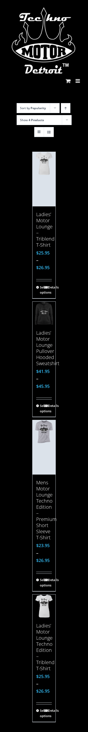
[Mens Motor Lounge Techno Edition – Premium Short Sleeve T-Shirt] (44, 447)
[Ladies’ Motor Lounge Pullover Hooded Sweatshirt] (44, 313)
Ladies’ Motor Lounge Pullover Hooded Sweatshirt (47, 348)
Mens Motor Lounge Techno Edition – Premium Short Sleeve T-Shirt (46, 510)
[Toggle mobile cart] (68, 81)
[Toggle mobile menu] (78, 81)
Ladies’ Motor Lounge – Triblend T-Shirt (45, 229)
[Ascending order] (65, 108)
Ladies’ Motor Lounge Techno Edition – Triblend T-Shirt (45, 647)
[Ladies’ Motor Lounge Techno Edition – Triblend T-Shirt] (44, 606)
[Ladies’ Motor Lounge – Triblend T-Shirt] (44, 179)
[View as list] (49, 132)
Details (50, 287)
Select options (42, 290)
